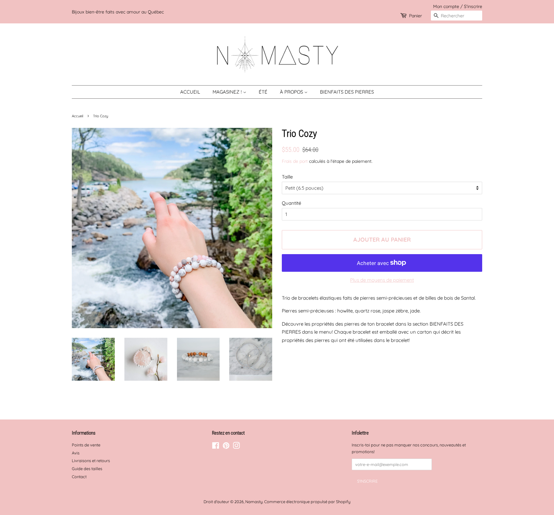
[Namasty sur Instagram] (236, 446)
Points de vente (86, 444)
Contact (79, 476)
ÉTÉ (263, 92)
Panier (415, 15)
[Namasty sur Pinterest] (226, 446)
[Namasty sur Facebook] (215, 446)
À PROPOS (292, 92)
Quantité (291, 203)
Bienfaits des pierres (347, 92)
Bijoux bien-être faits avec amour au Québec (118, 11)
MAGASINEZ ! (228, 92)
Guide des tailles (87, 468)
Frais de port (295, 161)
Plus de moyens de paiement (382, 280)
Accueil (190, 92)
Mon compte (446, 6)
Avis (76, 452)
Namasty (254, 501)
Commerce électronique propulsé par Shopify (307, 501)
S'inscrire (473, 6)
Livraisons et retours (91, 460)
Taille (287, 177)
